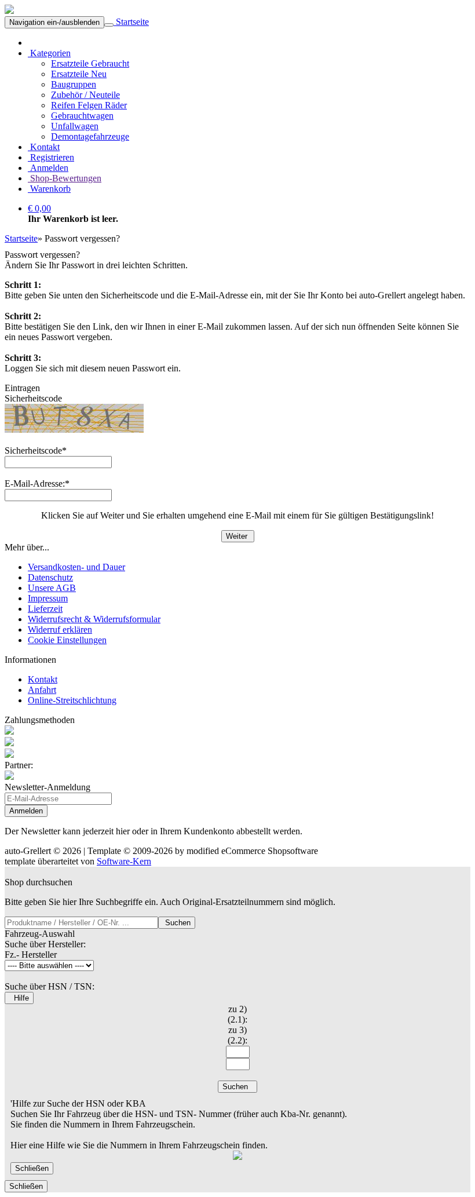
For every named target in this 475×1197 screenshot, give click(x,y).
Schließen (32, 1168)
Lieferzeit (45, 609)
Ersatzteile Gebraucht (90, 63)
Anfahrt (42, 690)
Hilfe (19, 998)
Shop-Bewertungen (64, 178)
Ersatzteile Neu (79, 74)
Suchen (177, 922)
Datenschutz (50, 577)
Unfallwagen (74, 126)
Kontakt (44, 147)
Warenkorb (49, 189)
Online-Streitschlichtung (72, 700)
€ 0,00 (39, 208)
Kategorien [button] (49, 53)
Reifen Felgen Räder (89, 105)
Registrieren (51, 157)
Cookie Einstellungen (67, 640)
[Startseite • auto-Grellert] (9, 11)
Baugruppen (73, 84)
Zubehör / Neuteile (85, 95)
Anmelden (48, 168)
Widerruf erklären (60, 629)
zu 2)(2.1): (237, 1014)
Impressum (48, 598)
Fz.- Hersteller (31, 954)
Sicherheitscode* (36, 450)
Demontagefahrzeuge (90, 136)
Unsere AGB (52, 588)
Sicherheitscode (33, 398)
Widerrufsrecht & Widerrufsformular (94, 619)
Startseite (131, 22)
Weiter (238, 536)
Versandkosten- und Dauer (76, 567)
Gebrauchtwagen (82, 116)
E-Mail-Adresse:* (37, 483)
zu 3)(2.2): (237, 1035)
